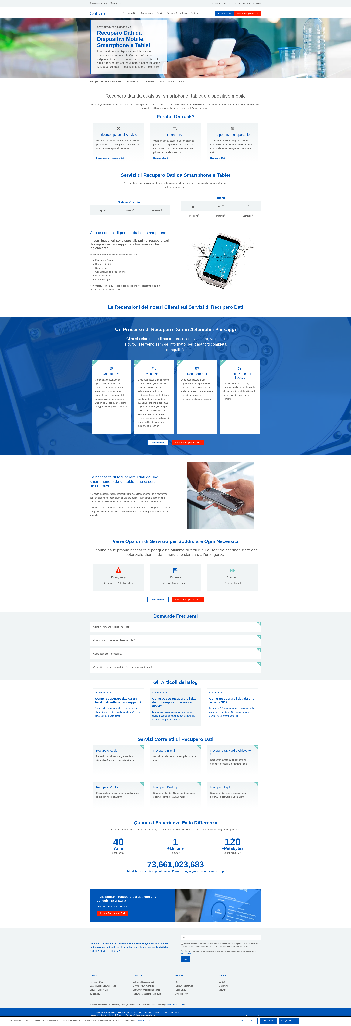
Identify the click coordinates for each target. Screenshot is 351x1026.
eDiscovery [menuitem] (95, 994)
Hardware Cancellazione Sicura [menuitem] (147, 994)
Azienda (246, 3)
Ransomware (146, 13)
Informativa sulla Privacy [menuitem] (127, 1013)
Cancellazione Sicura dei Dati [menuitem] (103, 986)
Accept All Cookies (289, 1021)
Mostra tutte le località (174, 1005)
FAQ (181, 81)
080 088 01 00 (158, 442)
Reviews (150, 81)
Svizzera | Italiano (99, 3)
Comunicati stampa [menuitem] (184, 986)
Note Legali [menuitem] (175, 1013)
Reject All (268, 1021)
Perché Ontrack (134, 81)
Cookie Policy (144, 1020)
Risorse (226, 3)
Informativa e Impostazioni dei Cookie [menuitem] (153, 1013)
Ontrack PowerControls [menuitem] (143, 986)
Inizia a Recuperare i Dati (248, 13)
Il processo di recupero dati (110, 158)
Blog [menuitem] (177, 982)
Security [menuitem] (222, 990)
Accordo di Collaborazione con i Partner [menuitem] (141, 1015)
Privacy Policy (186, 953)
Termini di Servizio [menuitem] (116, 1015)
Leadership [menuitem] (223, 986)
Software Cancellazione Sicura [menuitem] (146, 990)
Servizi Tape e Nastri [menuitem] (99, 990)
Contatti (257, 3)
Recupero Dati (217, 158)
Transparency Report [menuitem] (98, 1015)
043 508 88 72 (224, 13)
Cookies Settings (248, 1021)
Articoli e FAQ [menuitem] (182, 994)
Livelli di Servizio (166, 81)
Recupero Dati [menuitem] (96, 982)
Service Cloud (160, 158)
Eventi (237, 3)
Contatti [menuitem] (221, 982)
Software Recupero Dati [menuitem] (143, 982)
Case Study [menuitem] (181, 990)
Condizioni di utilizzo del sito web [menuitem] (102, 1013)
